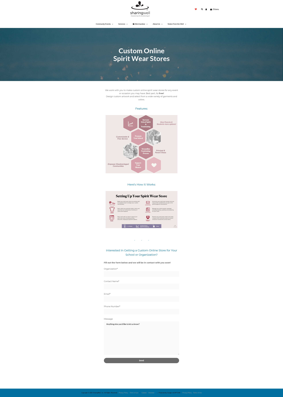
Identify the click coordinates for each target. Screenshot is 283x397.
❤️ (196, 9)
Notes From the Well (176, 24)
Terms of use (134, 393)
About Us (156, 24)
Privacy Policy (123, 393)
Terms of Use (197, 393)
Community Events (103, 24)
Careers (144, 393)
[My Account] (206, 9)
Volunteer (151, 393)
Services (121, 24)
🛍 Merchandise (139, 24)
